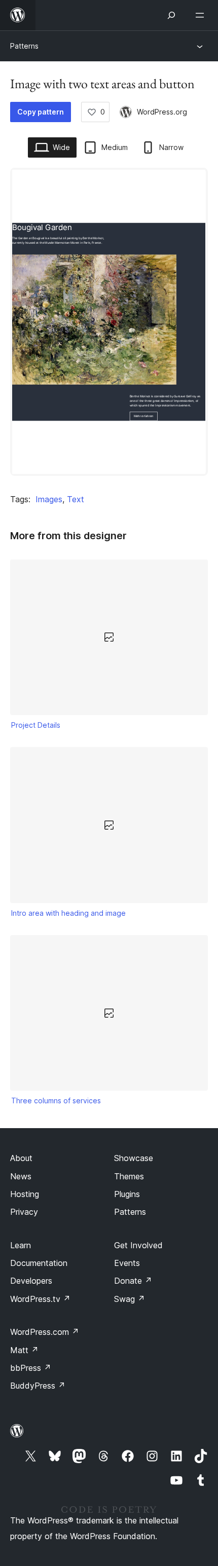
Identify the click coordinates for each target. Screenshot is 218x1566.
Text (75, 499)
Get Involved (138, 1245)
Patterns (24, 46)
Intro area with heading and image (68, 913)
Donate (133, 1281)
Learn (20, 1245)
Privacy (24, 1212)
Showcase (133, 1158)
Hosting (24, 1194)
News (20, 1176)
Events (127, 1263)
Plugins (127, 1194)
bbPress (30, 1368)
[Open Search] (171, 15)
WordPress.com (44, 1332)
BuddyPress (37, 1386)
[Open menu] (202, 15)
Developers (31, 1281)
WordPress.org (162, 111)
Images (48, 499)
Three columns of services (56, 1100)
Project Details (35, 725)
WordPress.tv (40, 1299)
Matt (24, 1350)
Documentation (38, 1263)
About (21, 1158)
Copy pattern (40, 111)
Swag (129, 1299)
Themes (129, 1176)
